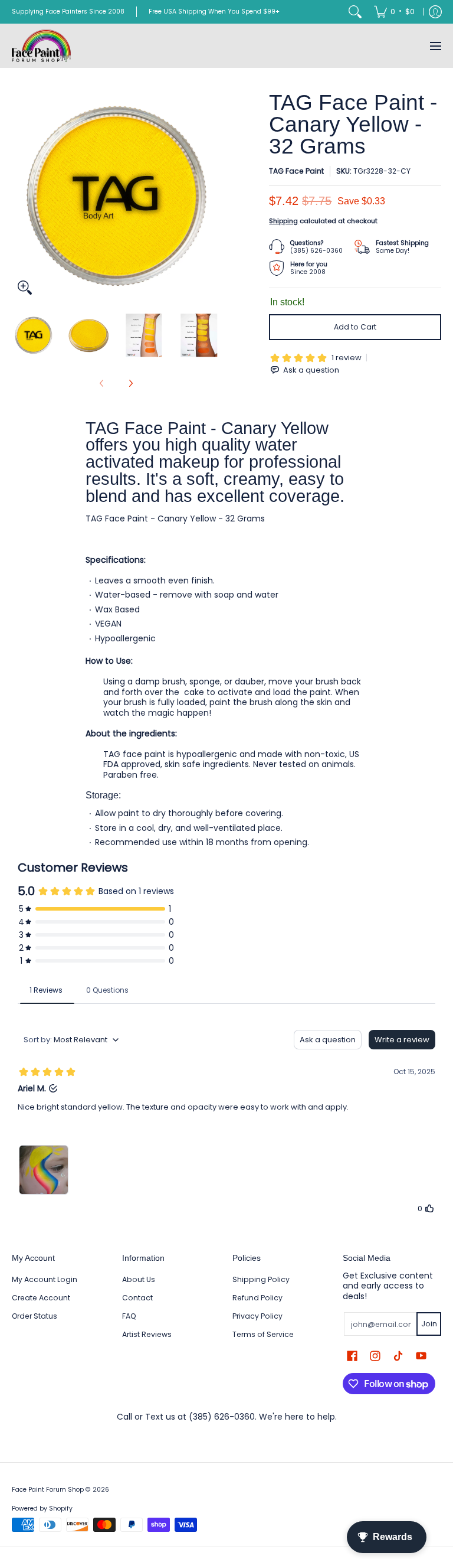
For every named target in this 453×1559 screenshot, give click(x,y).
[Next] (212, 196)
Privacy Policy (257, 1316)
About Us (138, 1279)
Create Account (41, 1298)
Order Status (34, 1316)
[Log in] (435, 12)
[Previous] (20, 196)
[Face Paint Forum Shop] (41, 46)
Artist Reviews (147, 1334)
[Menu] (435, 46)
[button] (352, 1355)
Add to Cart (355, 327)
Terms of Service (263, 1334)
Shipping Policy (261, 1279)
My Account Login (44, 1279)
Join (429, 1324)
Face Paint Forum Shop (48, 1489)
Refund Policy (257, 1298)
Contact (137, 1298)
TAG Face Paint (296, 171)
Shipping (283, 221)
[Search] (355, 12)
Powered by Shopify (42, 1508)
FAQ (129, 1316)
